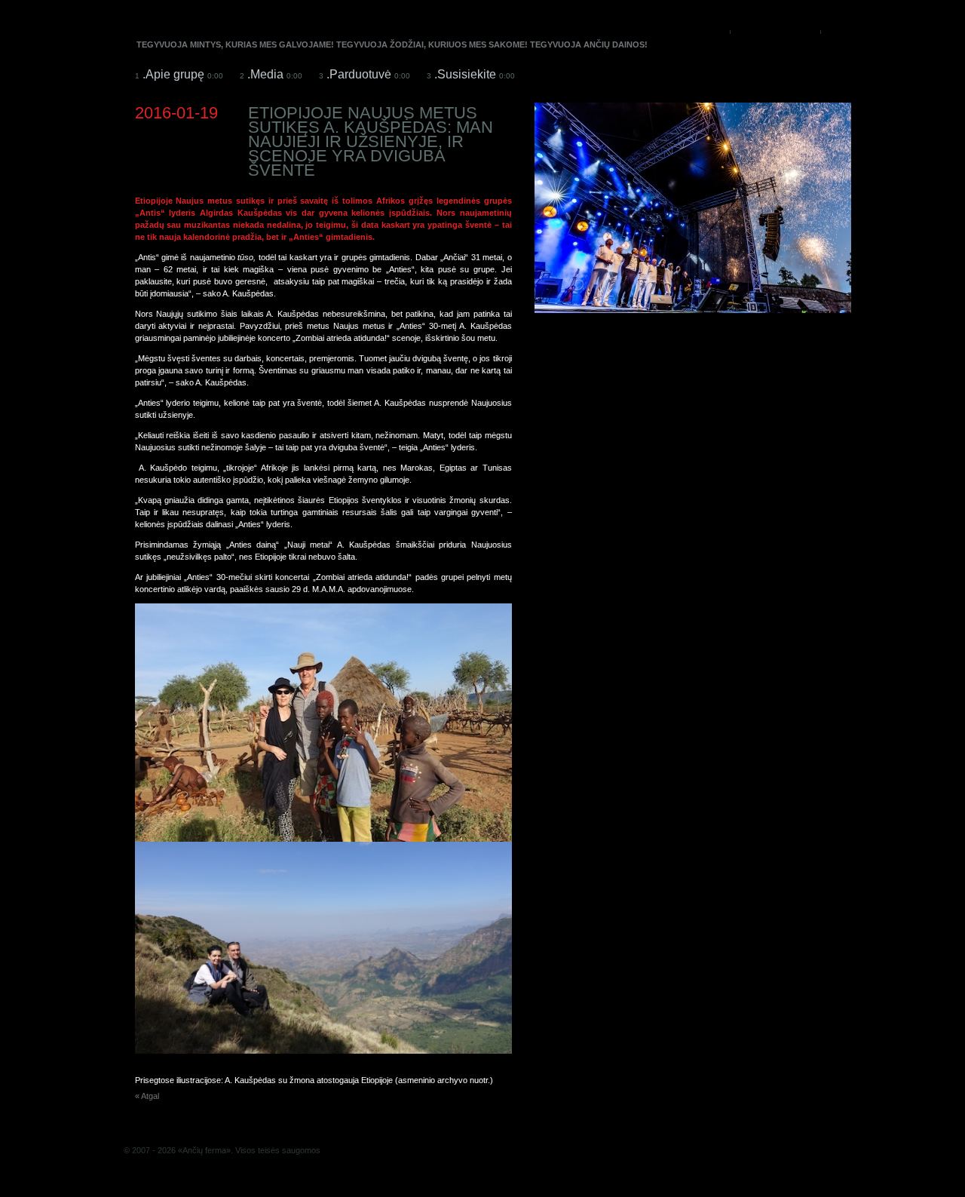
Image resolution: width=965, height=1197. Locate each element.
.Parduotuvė (364, 74)
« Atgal (147, 1095)
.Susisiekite (471, 74)
